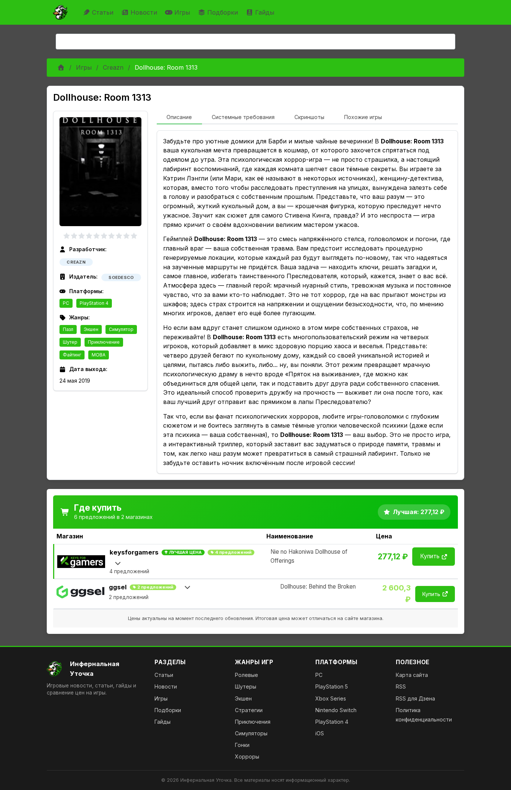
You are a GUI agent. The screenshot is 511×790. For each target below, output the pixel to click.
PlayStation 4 (94, 303)
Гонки (242, 745)
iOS (319, 733)
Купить (430, 556)
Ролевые (246, 675)
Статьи (102, 12)
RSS (401, 686)
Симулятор (121, 329)
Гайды (264, 12)
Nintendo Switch (336, 710)
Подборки (222, 12)
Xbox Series (330, 698)
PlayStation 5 (331, 686)
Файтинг (72, 355)
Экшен (91, 329)
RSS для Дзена (415, 698)
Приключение (104, 342)
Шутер (70, 342)
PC (66, 303)
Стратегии (249, 710)
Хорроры (247, 756)
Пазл (68, 329)
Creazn (113, 67)
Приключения (252, 721)
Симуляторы (251, 733)
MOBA (98, 355)
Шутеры (245, 686)
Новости (144, 12)
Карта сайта (412, 675)
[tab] (179, 117)
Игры (182, 12)
